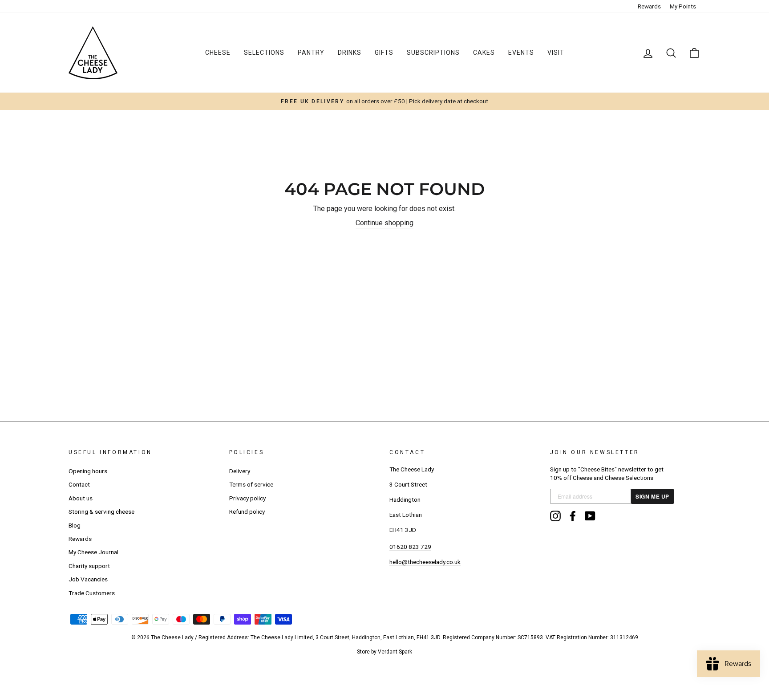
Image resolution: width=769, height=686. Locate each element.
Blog (75, 525)
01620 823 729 (410, 546)
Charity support (89, 565)
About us (81, 498)
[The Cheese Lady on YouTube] (590, 516)
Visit (555, 52)
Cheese (218, 52)
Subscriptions (433, 52)
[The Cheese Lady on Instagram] (555, 516)
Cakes (484, 52)
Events (521, 52)
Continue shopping (384, 223)
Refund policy (247, 511)
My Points (683, 6)
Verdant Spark (395, 652)
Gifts (384, 52)
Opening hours (88, 471)
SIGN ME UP (652, 496)
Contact (79, 484)
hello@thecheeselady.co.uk (425, 561)
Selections (264, 52)
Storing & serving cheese (101, 511)
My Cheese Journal (93, 552)
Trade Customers (92, 593)
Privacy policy (247, 498)
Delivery (239, 471)
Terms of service (251, 484)
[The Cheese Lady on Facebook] (572, 516)
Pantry (311, 52)
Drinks (349, 52)
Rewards (649, 6)
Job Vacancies (88, 579)
